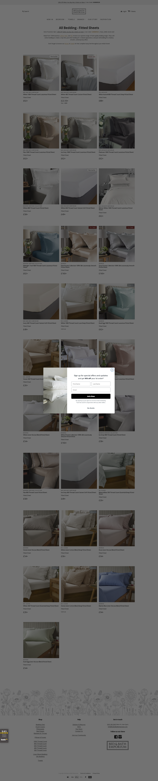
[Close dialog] (112, 370)
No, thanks (91, 408)
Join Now (91, 396)
